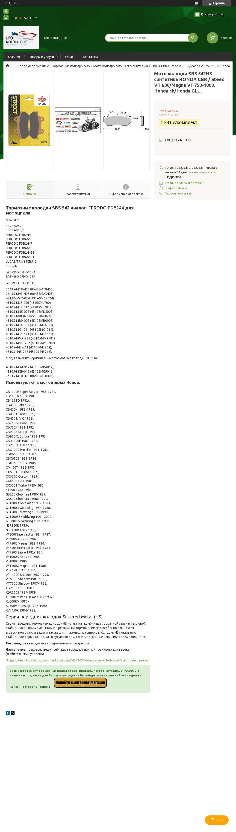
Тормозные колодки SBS (71, 66)
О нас (69, 56)
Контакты (90, 56)
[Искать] (193, 38)
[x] (13, 713)
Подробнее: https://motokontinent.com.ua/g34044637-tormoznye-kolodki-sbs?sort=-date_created (77, 660)
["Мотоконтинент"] (21, 37)
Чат (220, 820)
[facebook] (8, 713)
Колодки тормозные (33, 66)
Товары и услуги (41, 56)
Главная (14, 56)
